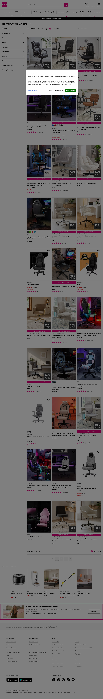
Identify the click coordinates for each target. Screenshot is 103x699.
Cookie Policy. (52, 78)
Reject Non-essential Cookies (56, 90)
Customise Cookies (32, 90)
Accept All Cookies (70, 90)
